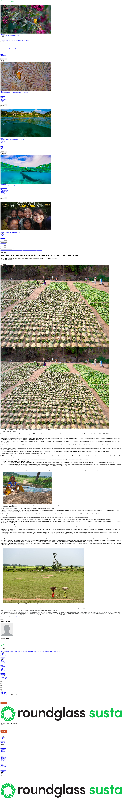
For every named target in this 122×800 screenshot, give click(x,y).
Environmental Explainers (14, 48)
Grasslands (3, 144)
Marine (2, 146)
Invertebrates (3, 99)
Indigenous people (14, 651)
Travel (6, 40)
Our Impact (3, 235)
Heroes (2, 189)
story (4, 616)
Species (2, 44)
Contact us (3, 657)
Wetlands (2, 148)
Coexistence (3, 192)
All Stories (3, 40)
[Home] (9, 1)
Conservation (3, 250)
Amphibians (3, 96)
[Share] (2, 619)
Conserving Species (4, 190)
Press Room (3, 236)
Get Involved (3, 243)
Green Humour (4, 52)
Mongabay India (17, 616)
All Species (3, 94)
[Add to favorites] (1, 619)
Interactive (9, 52)
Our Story (3, 653)
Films (2, 54)
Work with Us (3, 655)
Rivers (2, 147)
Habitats (5, 44)
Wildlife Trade (3, 194)
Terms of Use (3, 693)
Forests (2, 143)
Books (23, 40)
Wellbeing (20, 40)
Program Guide (4, 677)
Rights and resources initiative (55, 651)
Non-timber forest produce (28, 651)
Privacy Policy (3, 692)
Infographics (3, 670)
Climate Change (4, 193)
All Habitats (3, 141)
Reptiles (2, 101)
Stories (2, 668)
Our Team (3, 238)
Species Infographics (5, 48)
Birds (2, 97)
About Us (2, 234)
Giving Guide (3, 678)
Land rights (20, 651)
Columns (27, 40)
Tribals (35, 651)
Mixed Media (14, 52)
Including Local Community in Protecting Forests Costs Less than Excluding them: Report (24, 250)
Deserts (2, 142)
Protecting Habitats (4, 191)
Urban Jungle (10, 40)
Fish (1, 98)
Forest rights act (7, 651)
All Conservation (4, 188)
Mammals (2, 100)
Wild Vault (15, 40)
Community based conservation (43, 651)
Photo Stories (3, 55)
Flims (2, 669)
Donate (2, 59)
